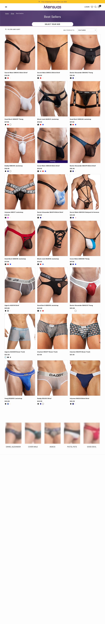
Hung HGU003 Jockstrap (13, 398)
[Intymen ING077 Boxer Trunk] (52, 331)
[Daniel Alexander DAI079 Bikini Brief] (85, 145)
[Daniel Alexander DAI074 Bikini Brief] (52, 192)
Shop (12, 13)
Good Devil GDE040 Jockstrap (80, 119)
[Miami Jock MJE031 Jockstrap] (52, 98)
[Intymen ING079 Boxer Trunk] (85, 331)
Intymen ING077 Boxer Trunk (47, 352)
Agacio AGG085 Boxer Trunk (15, 352)
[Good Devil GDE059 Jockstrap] (20, 238)
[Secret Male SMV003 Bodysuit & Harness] (85, 192)
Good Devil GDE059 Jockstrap (15, 259)
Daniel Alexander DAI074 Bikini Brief (50, 212)
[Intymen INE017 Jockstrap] (20, 192)
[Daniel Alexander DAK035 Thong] (85, 285)
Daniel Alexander (13, 447)
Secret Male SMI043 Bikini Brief (16, 72)
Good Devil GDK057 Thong (14, 119)
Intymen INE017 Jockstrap (14, 212)
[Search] (95, 6)
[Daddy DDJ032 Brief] (52, 378)
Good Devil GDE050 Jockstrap (47, 305)
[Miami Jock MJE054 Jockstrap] (52, 238)
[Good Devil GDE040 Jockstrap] (85, 98)
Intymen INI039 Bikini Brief (79, 398)
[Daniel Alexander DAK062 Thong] (85, 52)
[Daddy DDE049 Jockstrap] (20, 145)
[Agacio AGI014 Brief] (20, 285)
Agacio (52, 447)
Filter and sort (14, 29)
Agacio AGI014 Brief (12, 305)
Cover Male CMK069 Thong (79, 259)
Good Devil (91, 447)
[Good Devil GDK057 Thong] (20, 98)
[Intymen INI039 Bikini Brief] (85, 378)
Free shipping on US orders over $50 (54, 2)
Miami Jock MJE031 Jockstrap (48, 119)
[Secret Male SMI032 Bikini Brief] (52, 52)
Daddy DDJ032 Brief (44, 398)
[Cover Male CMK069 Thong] (85, 238)
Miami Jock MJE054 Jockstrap (48, 259)
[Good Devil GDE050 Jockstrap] (52, 285)
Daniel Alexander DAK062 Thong (81, 72)
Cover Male (33, 447)
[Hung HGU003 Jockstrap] (20, 378)
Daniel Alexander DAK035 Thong (81, 305)
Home (7, 13)
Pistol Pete (72, 447)
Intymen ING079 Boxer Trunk (80, 352)
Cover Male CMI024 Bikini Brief (48, 165)
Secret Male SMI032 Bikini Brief (48, 72)
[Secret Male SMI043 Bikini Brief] (20, 52)
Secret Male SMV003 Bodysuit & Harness (84, 212)
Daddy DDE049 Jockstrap (14, 165)
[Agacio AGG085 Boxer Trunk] (20, 331)
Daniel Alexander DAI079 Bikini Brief (83, 165)
